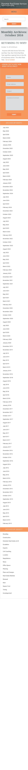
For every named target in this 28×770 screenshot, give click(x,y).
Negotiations (6, 558)
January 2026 (7, 145)
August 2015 (7, 502)
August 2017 (7, 423)
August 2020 (7, 322)
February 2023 (7, 235)
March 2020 (6, 336)
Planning (5, 569)
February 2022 (7, 270)
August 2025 (7, 159)
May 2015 (6, 513)
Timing (5, 589)
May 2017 (6, 433)
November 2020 (8, 311)
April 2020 (6, 332)
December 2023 (8, 211)
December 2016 (8, 450)
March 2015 (6, 520)
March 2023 (6, 232)
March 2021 (6, 301)
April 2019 (6, 364)
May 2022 (6, 259)
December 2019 (8, 346)
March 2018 (6, 398)
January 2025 (7, 183)
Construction (6, 537)
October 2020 (7, 315)
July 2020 (6, 325)
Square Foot (6, 586)
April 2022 (6, 263)
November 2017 (8, 412)
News (4, 562)
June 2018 (6, 388)
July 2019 (6, 353)
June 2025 (6, 166)
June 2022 (6, 256)
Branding (5, 534)
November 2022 (8, 238)
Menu (14, 11)
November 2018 (8, 374)
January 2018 (7, 405)
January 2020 (7, 343)
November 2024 (8, 190)
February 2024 (7, 207)
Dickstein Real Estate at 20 (11, 541)
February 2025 (7, 179)
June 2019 (6, 357)
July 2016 (6, 468)
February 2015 (7, 523)
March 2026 (6, 138)
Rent (4, 583)
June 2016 (6, 471)
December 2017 (8, 409)
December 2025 (8, 148)
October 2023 (7, 214)
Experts (5, 548)
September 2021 (8, 284)
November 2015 (8, 492)
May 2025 (6, 169)
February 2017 (7, 443)
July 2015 (6, 506)
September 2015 (8, 499)
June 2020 (6, 329)
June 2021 (6, 291)
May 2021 (6, 294)
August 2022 (7, 249)
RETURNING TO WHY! (14, 43)
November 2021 (8, 280)
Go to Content (10, 60)
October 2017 (7, 416)
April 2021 (6, 298)
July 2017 (6, 426)
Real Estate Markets (9, 576)
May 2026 (6, 131)
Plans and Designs (8, 572)
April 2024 (6, 204)
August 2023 (7, 218)
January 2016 (7, 485)
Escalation (6, 544)
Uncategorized (7, 593)
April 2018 (6, 395)
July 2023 (6, 221)
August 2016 (7, 464)
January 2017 (7, 447)
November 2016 (8, 454)
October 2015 (7, 495)
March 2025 (6, 176)
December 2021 (8, 277)
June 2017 (6, 429)
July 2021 (6, 287)
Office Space (6, 565)
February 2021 (7, 304)
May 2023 (6, 225)
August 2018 (7, 381)
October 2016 (7, 457)
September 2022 (8, 245)
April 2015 (6, 516)
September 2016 (8, 461)
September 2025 (8, 155)
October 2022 (7, 242)
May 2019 (6, 360)
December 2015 (8, 489)
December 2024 (8, 186)
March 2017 (6, 440)
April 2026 (6, 134)
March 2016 (6, 478)
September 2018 (8, 377)
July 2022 (6, 252)
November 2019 (8, 350)
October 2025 (7, 152)
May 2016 (6, 475)
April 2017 (6, 436)
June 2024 (6, 200)
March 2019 (6, 367)
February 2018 (7, 402)
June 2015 (6, 509)
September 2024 (8, 193)
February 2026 (7, 141)
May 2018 (6, 391)
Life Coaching (7, 551)
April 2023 (6, 228)
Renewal (5, 579)
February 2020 (7, 339)
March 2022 (6, 266)
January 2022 (7, 273)
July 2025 (6, 162)
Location (5, 555)
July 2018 (6, 384)
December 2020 (8, 308)
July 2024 (6, 197)
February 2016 (7, 482)
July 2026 (6, 127)
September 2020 (8, 318)
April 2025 (6, 173)
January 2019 (7, 370)
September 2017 (8, 419)
